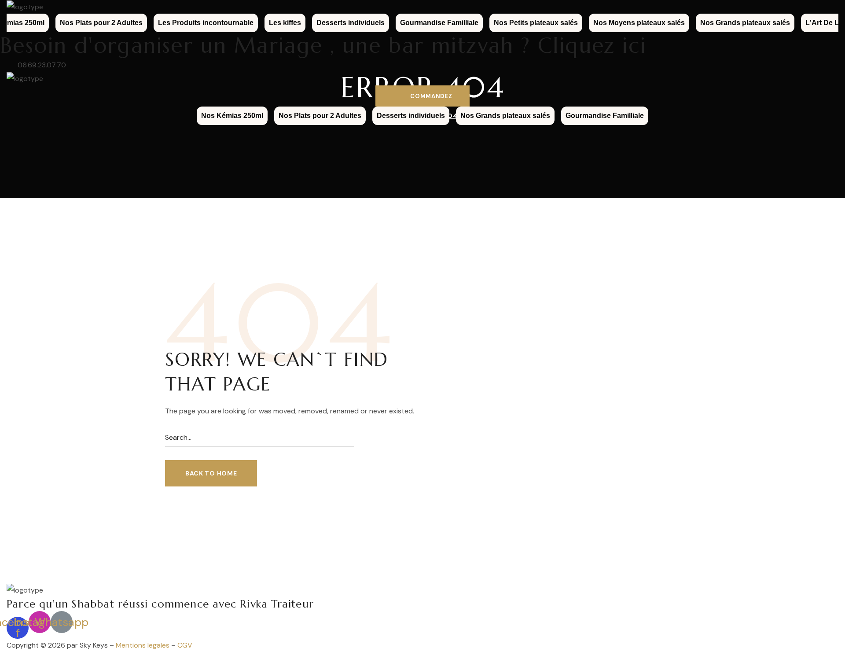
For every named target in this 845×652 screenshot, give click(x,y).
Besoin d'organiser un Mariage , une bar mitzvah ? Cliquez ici (323, 45)
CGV (184, 645)
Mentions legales (142, 645)
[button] (422, 96)
